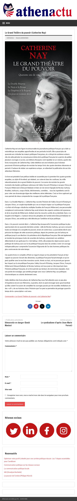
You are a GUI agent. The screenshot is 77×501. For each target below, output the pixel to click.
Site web (8, 389)
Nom (7, 377)
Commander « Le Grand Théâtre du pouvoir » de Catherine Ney (27, 296)
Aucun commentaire (22, 38)
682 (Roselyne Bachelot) (13, 472)
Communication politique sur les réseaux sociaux (22, 465)
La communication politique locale (16, 468)
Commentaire (11, 346)
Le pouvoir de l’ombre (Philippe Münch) (18, 476)
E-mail (8, 383)
